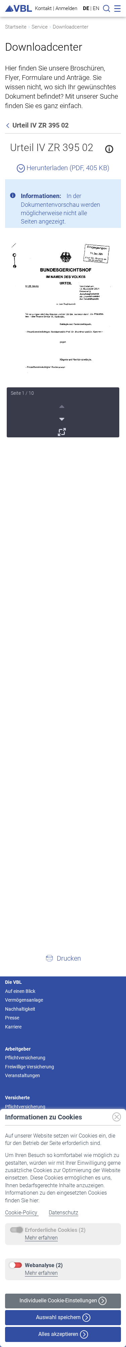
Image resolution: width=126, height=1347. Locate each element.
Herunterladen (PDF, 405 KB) (67, 168)
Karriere (13, 1026)
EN (96, 8)
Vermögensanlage (24, 1000)
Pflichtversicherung (25, 1057)
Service (40, 27)
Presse (12, 1017)
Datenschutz (63, 1212)
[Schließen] (97, 187)
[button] (63, 958)
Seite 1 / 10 (22, 393)
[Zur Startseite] (18, 8)
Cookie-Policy (22, 1212)
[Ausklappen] (62, 431)
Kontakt (43, 8)
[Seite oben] (62, 405)
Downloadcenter (70, 27)
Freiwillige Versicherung (29, 1066)
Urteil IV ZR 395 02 (51, 147)
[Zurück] (8, 125)
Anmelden (66, 8)
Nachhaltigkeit (20, 1009)
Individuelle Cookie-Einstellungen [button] (58, 1300)
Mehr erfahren (41, 1238)
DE (86, 8)
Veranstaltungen (22, 1075)
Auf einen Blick (20, 991)
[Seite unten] (62, 418)
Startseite (16, 27)
